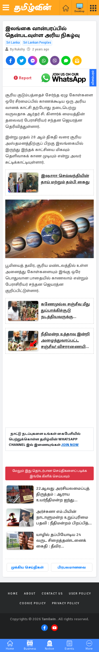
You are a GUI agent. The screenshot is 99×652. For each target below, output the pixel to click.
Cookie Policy (33, 603)
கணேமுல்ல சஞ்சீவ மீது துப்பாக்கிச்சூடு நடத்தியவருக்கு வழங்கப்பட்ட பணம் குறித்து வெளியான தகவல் (65, 310)
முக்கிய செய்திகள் (27, 567)
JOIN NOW (70, 444)
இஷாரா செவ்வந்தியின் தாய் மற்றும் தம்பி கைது (65, 179)
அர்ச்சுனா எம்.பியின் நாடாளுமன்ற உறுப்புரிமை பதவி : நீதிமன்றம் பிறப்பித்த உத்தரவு (64, 517)
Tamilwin (49, 619)
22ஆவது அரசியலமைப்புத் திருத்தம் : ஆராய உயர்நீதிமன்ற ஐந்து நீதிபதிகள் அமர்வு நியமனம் (63, 494)
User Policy (80, 593)
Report (25, 78)
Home (13, 593)
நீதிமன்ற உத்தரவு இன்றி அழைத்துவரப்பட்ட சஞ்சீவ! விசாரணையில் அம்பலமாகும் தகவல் (65, 340)
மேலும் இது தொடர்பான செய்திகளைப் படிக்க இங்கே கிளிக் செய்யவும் (49, 473)
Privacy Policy (65, 603)
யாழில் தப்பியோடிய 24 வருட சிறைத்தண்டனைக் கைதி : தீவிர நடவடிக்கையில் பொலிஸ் (61, 541)
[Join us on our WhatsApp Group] (63, 78)
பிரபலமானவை (72, 567)
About (30, 593)
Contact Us (52, 593)
